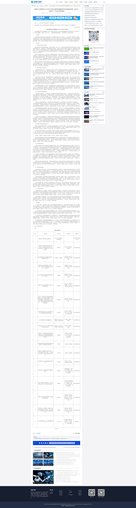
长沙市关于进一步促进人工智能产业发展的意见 (72, 447)
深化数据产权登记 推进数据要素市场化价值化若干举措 (94, 19)
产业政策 (66, 2)
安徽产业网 (52, 504)
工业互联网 (71, 494)
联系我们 (51, 493)
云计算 (70, 490)
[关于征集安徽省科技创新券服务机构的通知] (48, 462)
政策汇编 (46, 5)
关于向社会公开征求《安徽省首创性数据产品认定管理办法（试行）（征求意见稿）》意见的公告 (94, 8)
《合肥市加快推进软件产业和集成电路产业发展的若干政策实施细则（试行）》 (45, 447)
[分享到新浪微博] (76, 433)
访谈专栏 (81, 2)
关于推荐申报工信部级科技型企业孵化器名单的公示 (65, 462)
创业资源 (90, 2)
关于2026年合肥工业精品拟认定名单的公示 (63, 457)
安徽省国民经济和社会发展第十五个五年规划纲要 (93, 21)
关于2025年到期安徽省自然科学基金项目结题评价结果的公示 (66, 460)
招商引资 (95, 2)
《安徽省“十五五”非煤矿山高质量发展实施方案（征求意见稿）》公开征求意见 (94, 10)
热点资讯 (60, 493)
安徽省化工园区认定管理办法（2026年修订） (64, 480)
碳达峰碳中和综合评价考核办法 (90, 15)
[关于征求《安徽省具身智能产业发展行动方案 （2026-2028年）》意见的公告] (48, 455)
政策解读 (60, 492)
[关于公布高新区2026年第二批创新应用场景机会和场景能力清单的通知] (38, 462)
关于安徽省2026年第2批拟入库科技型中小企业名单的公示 (66, 459)
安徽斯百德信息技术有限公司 (70, 505)
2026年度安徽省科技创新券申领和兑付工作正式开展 (65, 452)
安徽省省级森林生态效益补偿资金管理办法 (63, 478)
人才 (69, 493)
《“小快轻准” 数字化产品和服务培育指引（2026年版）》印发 (66, 472)
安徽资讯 (79, 493)
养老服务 (38, 433)
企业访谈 (60, 490)
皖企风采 (85, 2)
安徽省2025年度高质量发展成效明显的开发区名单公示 (65, 463)
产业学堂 (76, 2)
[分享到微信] (78, 433)
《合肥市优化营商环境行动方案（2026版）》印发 (93, 23)
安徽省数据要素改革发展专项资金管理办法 (92, 13)
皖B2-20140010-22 (80, 504)
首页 (57, 2)
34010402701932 (89, 504)
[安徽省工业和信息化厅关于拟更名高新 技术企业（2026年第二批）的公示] (38, 455)
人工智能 (70, 492)
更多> (103, 5)
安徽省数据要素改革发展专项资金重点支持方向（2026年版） (94, 12)
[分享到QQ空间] (75, 433)
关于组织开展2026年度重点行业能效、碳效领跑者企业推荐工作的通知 (68, 455)
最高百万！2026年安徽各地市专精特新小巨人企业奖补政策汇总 (94, 25)
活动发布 (71, 2)
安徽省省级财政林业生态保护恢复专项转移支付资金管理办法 (66, 475)
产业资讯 (60, 2)
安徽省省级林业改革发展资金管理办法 (62, 477)
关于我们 (51, 491)
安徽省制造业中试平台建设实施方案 (91, 17)
